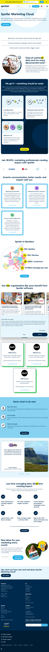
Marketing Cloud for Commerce (7, 586)
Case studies (27, 597)
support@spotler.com (29, 614)
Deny (24, 334)
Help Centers (27, 600)
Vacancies (3, 617)
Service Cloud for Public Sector (6, 588)
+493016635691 (28, 611)
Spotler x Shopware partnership (7, 619)
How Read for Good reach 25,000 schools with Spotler (11, 307)
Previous (3, 169)
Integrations (3, 589)
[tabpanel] (24, 456)
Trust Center (3, 613)
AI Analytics (27, 591)
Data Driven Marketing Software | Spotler (5, 6)
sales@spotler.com (29, 612)
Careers (2, 615)
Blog (26, 595)
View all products (4, 591)
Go (41, 2)
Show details (42, 330)
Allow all (40, 334)
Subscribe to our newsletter (6, 611)
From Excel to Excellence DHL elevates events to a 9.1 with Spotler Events (34, 307)
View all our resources (29, 602)
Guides (26, 598)
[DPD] (20, 169)
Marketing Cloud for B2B (5, 585)
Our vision (27, 585)
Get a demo (3, 595)
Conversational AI (28, 586)
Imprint (2, 608)
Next (45, 169)
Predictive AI (27, 589)
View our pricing (4, 593)
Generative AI (28, 588)
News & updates (4, 610)
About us (2, 607)
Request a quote (4, 596)
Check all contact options (30, 617)
